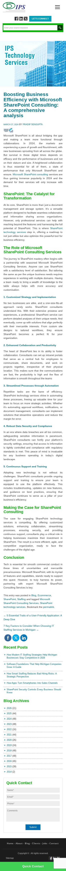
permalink (48, 607)
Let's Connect (40, 18)
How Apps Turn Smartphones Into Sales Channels (32, 683)
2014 (9, 771)
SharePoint (10, 599)
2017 (9, 756)
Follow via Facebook (16, 18)
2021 (9, 734)
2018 (9, 750)
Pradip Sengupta (33, 124)
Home (10, 843)
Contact (54, 843)
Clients (36, 843)
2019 (9, 745)
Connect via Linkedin (21, 18)
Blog (33, 595)
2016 (9, 761)
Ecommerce (44, 595)
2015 (9, 766)
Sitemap (10, 858)
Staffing (21, 599)
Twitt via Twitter (25, 18)
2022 (9, 729)
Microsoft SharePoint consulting (30, 174)
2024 (9, 718)
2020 (9, 740)
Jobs (44, 843)
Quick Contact (33, 866)
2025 (9, 713)
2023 (9, 724)
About (19, 843)
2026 (9, 708)
